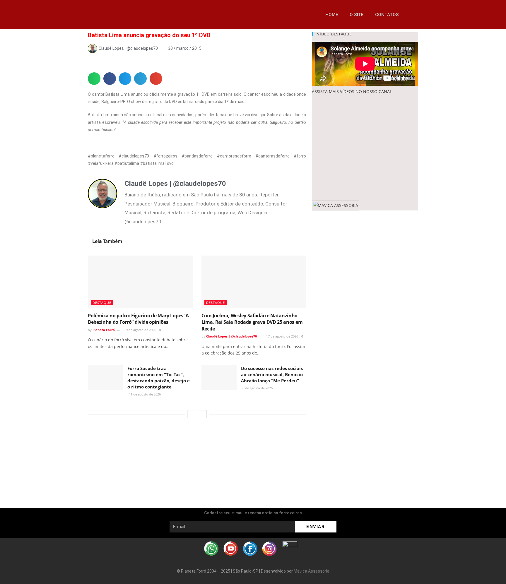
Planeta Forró (104, 330)
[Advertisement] (365, 148)
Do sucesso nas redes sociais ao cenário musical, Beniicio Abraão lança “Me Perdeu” (272, 374)
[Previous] (191, 414)
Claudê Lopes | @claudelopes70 (231, 336)
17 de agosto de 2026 (281, 336)
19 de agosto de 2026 (139, 330)
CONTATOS (387, 14)
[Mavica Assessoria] (335, 205)
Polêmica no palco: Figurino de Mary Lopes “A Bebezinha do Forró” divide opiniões (138, 318)
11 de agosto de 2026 (144, 394)
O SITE (356, 14)
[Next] (202, 414)
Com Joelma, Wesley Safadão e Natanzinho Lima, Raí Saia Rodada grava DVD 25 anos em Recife (252, 322)
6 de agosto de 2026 (257, 388)
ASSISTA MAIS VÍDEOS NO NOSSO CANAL (352, 91)
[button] (412, 14)
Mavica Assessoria (311, 571)
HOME (331, 14)
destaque (102, 302)
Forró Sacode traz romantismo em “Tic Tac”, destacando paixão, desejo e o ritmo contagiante (158, 377)
